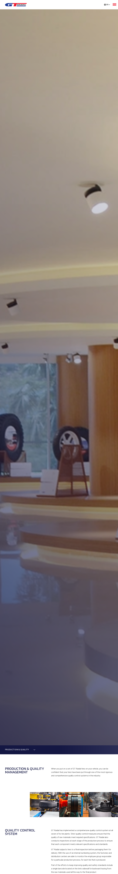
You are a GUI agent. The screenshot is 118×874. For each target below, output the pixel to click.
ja (107, 8)
